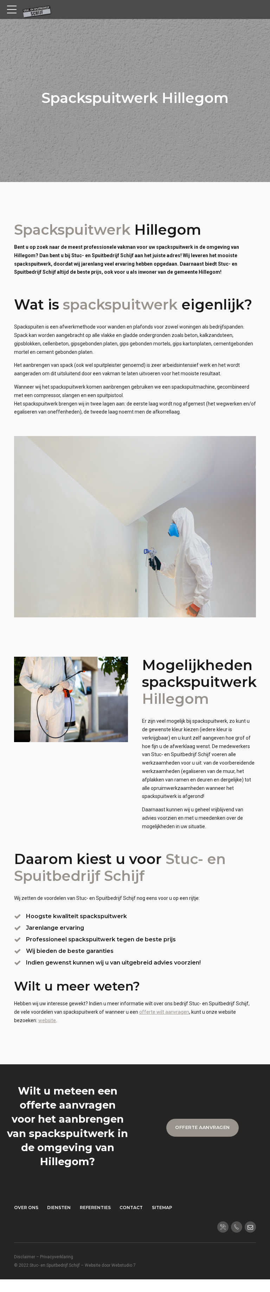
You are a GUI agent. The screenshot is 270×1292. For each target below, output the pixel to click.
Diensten (59, 1207)
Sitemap (162, 1207)
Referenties (95, 1207)
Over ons (26, 1207)
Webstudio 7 (123, 1265)
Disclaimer (24, 1256)
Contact (131, 1207)
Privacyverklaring (56, 1256)
